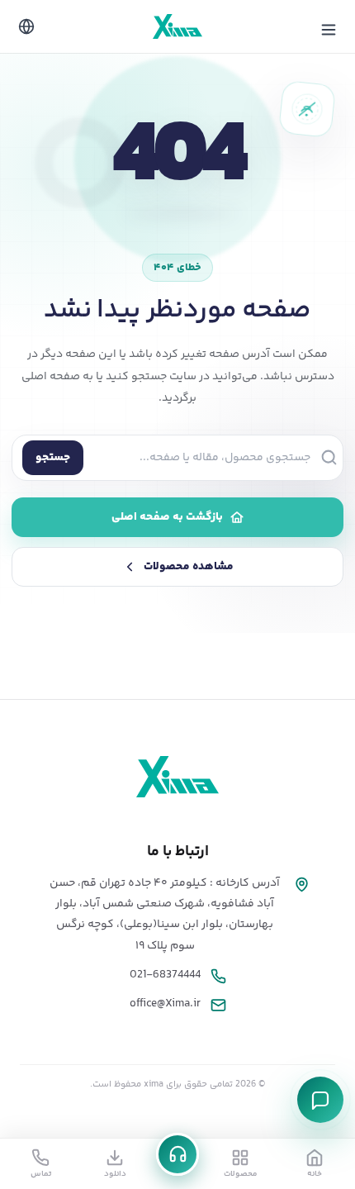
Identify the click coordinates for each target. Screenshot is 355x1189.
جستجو (53, 458)
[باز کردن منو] (328, 29)
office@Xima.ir (165, 1004)
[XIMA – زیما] (177, 26)
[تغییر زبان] (26, 26)
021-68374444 (165, 975)
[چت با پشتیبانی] (320, 1100)
